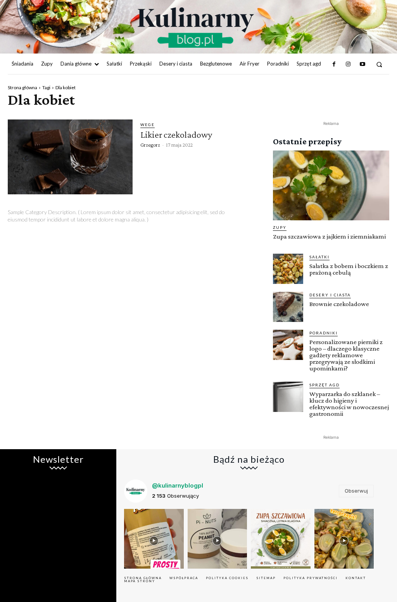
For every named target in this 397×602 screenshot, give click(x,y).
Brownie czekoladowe (339, 304)
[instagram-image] (154, 539)
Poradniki (323, 332)
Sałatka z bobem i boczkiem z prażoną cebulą (348, 269)
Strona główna (22, 87)
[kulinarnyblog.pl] (195, 27)
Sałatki (319, 256)
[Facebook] (334, 64)
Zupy (280, 227)
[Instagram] (348, 64)
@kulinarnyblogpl (177, 485)
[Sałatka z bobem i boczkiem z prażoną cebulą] (288, 269)
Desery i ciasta (330, 294)
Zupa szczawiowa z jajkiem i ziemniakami (329, 236)
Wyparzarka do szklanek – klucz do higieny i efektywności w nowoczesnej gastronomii (349, 403)
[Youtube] (362, 64)
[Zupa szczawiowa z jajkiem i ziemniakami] (331, 185)
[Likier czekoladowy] (70, 156)
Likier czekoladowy (176, 134)
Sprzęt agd (324, 384)
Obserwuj (356, 491)
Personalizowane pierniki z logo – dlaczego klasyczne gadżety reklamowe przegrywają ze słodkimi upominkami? (346, 355)
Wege (147, 124)
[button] (379, 64)
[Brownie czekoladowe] (288, 307)
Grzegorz (150, 145)
